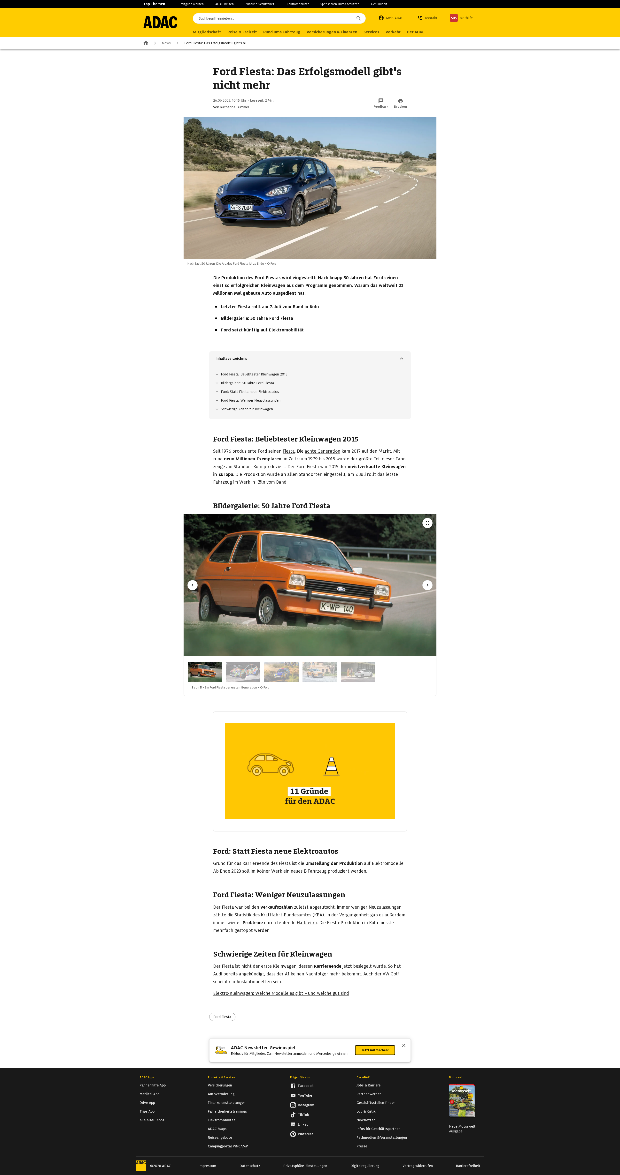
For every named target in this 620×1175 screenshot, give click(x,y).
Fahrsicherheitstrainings (227, 1111)
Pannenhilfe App (153, 1085)
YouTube (305, 1095)
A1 (287, 974)
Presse (361, 1146)
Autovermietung (221, 1094)
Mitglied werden (192, 4)
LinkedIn (304, 1124)
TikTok (303, 1115)
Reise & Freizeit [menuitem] (242, 32)
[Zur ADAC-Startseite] (160, 22)
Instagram (306, 1105)
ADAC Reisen (224, 4)
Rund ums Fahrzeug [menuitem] (281, 32)
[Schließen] (404, 1045)
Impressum (207, 1166)
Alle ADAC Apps (152, 1120)
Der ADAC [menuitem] (416, 32)
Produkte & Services (221, 1077)
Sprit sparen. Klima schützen (339, 4)
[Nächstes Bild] (427, 585)
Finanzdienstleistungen (227, 1102)
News (166, 43)
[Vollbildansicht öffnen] (427, 523)
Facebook (306, 1086)
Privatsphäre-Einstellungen (305, 1166)
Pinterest (305, 1134)
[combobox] (279, 18)
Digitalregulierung (364, 1166)
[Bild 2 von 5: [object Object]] (243, 672)
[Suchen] (358, 18)
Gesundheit (379, 4)
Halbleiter (307, 922)
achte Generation (322, 451)
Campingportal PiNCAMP (228, 1146)
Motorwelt (456, 1077)
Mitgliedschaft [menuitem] (207, 32)
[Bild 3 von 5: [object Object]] (281, 672)
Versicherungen (220, 1085)
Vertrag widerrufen (418, 1166)
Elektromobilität (297, 4)
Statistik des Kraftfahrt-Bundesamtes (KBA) (279, 915)
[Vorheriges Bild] (192, 585)
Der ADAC (363, 1077)
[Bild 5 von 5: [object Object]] (358, 672)
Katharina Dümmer (234, 107)
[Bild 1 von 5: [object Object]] (205, 672)
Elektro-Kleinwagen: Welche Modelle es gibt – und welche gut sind (281, 993)
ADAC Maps (217, 1129)
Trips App (147, 1111)
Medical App (149, 1094)
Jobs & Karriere (368, 1085)
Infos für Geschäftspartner (378, 1129)
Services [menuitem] (371, 32)
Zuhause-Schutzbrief (259, 4)
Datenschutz (250, 1166)
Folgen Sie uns (300, 1077)
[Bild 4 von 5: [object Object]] (319, 672)
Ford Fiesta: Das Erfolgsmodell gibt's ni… (216, 43)
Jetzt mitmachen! (375, 1050)
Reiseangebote (220, 1137)
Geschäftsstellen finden (375, 1102)
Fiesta (289, 451)
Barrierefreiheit (468, 1166)
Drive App (147, 1102)
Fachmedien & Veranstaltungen (381, 1137)
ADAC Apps (147, 1077)
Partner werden (368, 1094)
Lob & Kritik (366, 1111)
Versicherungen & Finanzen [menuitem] (332, 32)
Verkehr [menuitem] (393, 32)
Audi (217, 974)
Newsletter (365, 1120)
